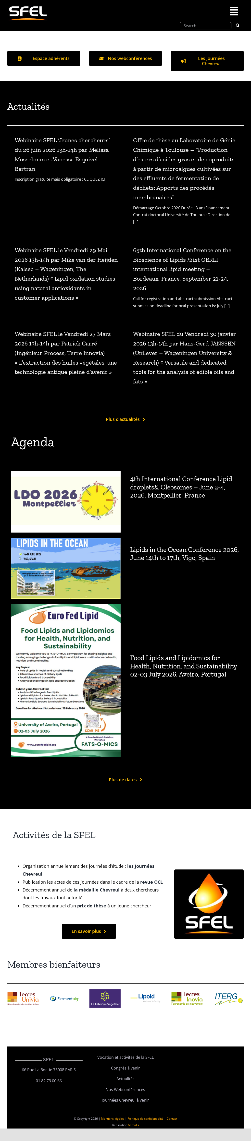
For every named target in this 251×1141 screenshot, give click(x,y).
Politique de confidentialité (145, 1119)
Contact (172, 1119)
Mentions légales (112, 1119)
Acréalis (133, 1125)
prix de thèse (91, 906)
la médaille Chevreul (97, 890)
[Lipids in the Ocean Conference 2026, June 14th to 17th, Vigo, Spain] (66, 541)
